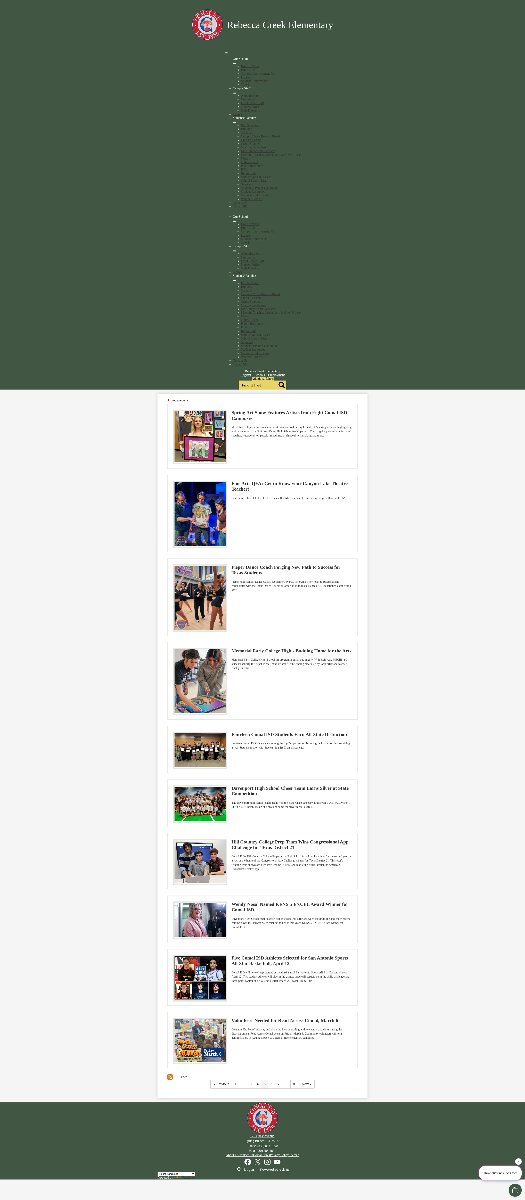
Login (249, 1169)
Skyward (247, 184)
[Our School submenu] (234, 63)
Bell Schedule (250, 125)
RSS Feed (180, 1077)
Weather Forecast (252, 199)
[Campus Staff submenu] (234, 93)
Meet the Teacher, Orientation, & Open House (271, 154)
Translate (188, 1177)
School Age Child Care (256, 177)
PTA (244, 169)
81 (295, 1084)
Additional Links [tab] (263, 378)
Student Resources (253, 191)
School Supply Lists (254, 180)
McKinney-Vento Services (258, 151)
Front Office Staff (252, 103)
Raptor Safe (248, 173)
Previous (222, 1084)
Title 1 (245, 84)
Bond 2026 (248, 70)
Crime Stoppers (251, 143)
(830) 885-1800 (267, 1146)
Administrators (250, 95)
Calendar (247, 132)
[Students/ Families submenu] (234, 122)
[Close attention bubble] (518, 1162)
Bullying (246, 129)
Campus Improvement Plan (258, 73)
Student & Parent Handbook (259, 188)
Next (305, 1084)
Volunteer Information (255, 195)
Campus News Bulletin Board (260, 136)
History (246, 77)
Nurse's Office (250, 106)
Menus (245, 158)
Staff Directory (250, 110)
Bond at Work (250, 66)
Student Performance (254, 81)
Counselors (248, 99)
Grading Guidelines (253, 147)
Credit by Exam (251, 140)
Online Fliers (249, 162)
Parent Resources (252, 166)
